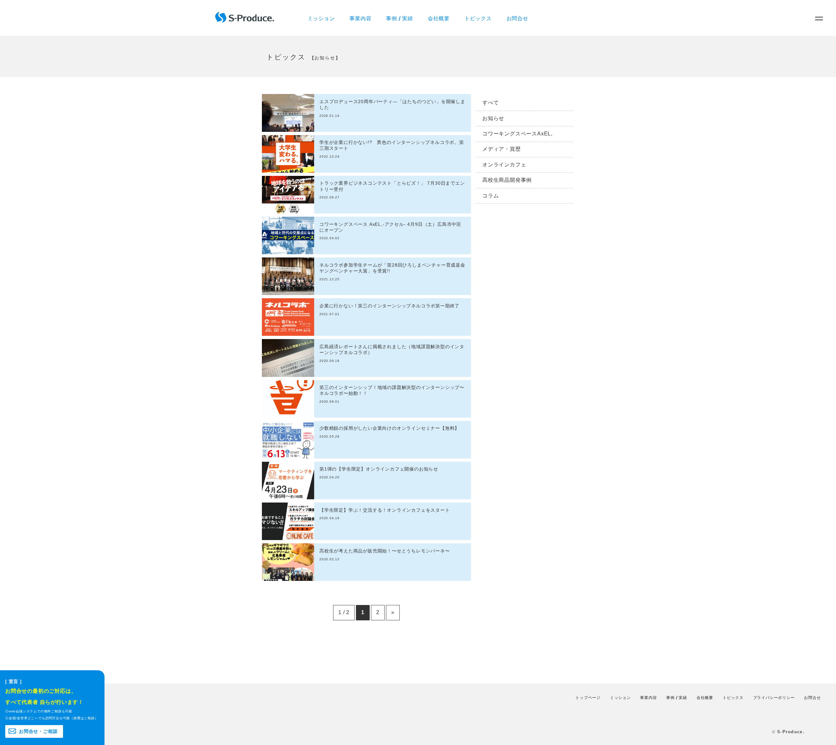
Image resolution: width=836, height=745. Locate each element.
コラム (490, 195)
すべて (490, 102)
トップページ (588, 697)
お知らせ (493, 118)
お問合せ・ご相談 (38, 731)
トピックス (478, 17)
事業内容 (360, 17)
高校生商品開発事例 (507, 180)
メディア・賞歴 (501, 149)
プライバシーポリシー (774, 697)
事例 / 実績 (399, 17)
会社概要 (439, 17)
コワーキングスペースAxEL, (517, 133)
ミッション (321, 17)
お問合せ (517, 17)
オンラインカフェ (504, 164)
